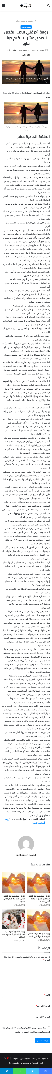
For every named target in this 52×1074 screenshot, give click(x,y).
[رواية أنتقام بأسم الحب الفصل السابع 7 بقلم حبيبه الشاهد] (13, 919)
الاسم (47, 995)
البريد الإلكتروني (43, 1006)
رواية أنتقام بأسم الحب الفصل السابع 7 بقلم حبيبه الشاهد (13, 934)
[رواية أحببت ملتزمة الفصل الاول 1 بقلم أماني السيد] (38, 920)
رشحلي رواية (21, 21)
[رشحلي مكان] (26, 5)
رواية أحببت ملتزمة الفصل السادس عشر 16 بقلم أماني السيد (39, 898)
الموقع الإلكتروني (43, 1017)
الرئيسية (31, 21)
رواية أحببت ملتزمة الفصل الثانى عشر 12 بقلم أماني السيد (14, 898)
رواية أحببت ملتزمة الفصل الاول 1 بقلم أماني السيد (39, 935)
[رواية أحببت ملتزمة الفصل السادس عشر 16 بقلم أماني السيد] (38, 882)
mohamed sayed (37, 50)
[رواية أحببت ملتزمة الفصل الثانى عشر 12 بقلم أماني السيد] (13, 882)
